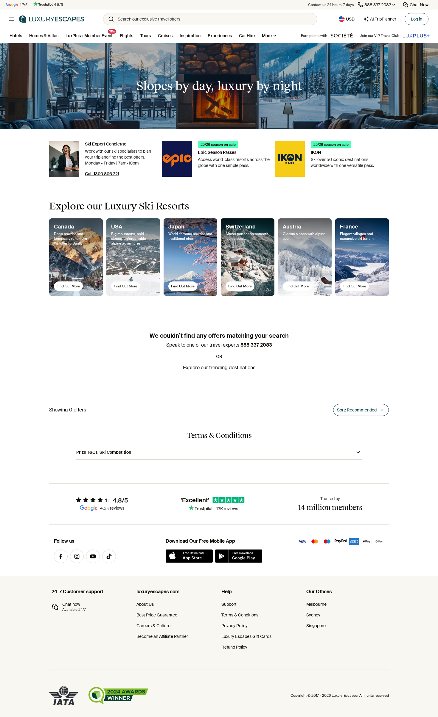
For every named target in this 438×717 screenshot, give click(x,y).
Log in (416, 19)
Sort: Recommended (357, 410)
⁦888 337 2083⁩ (256, 345)
